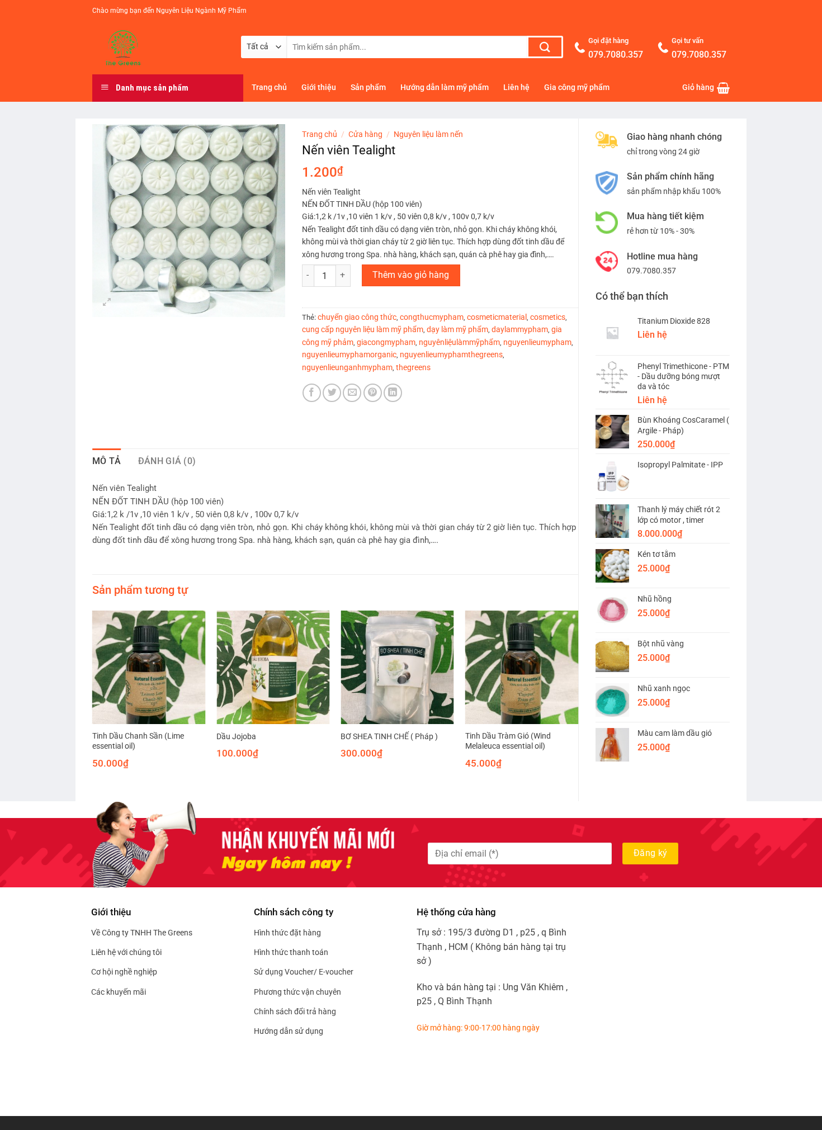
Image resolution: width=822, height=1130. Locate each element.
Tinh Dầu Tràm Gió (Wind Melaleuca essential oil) (508, 741)
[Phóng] (107, 303)
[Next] (577, 699)
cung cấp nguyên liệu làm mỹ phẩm (362, 329)
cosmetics (547, 317)
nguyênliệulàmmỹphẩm (459, 342)
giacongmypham (386, 342)
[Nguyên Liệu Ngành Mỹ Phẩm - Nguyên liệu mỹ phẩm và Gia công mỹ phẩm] (158, 48)
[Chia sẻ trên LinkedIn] (393, 393)
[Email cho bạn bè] (352, 393)
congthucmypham (432, 317)
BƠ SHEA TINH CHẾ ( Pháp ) (389, 736)
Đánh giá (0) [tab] (167, 461)
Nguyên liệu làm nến (428, 134)
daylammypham (520, 329)
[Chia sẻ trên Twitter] (332, 393)
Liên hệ (516, 87)
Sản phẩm (368, 87)
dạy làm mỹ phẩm (457, 329)
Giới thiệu (318, 87)
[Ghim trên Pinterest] (372, 393)
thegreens (413, 367)
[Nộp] (545, 47)
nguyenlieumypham (537, 342)
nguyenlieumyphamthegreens (451, 354)
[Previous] (92, 699)
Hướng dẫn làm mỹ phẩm (444, 87)
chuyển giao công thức (357, 317)
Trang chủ (269, 87)
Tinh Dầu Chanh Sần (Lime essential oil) (138, 741)
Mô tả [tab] (106, 461)
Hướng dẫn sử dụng (288, 1031)
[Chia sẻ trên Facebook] (312, 393)
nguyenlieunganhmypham (347, 367)
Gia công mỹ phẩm (577, 87)
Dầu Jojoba (236, 736)
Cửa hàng (365, 134)
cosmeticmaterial (497, 317)
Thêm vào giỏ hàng (410, 275)
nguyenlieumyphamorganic (349, 354)
